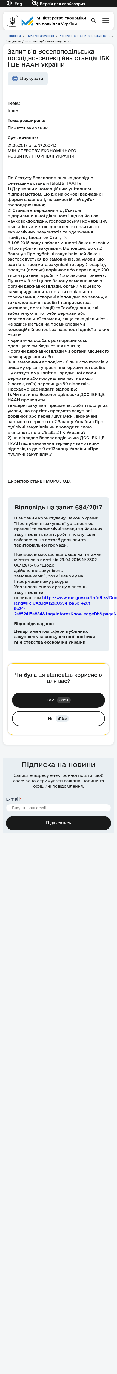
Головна (15, 35)
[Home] (46, 21)
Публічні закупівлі (40, 35)
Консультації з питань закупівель (85, 35)
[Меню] (105, 20)
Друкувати (31, 78)
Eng (18, 3)
